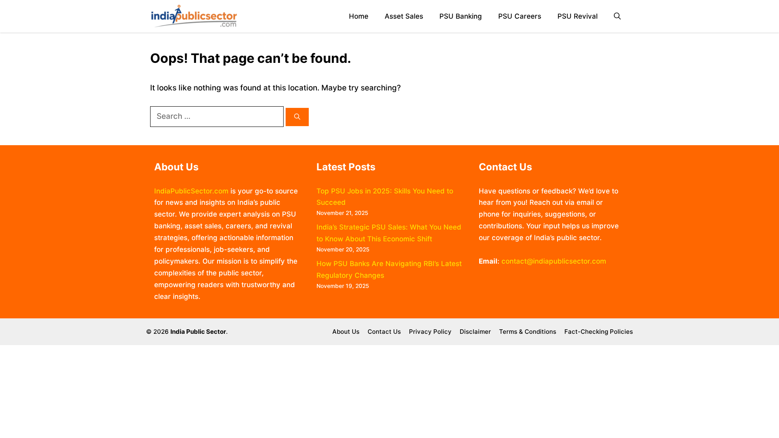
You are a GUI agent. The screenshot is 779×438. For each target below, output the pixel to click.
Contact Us (384, 331)
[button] (617, 16)
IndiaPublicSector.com (191, 191)
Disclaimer (475, 331)
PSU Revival (577, 16)
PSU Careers (519, 16)
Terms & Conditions (527, 331)
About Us (345, 331)
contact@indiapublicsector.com (553, 261)
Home (358, 16)
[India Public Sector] (194, 16)
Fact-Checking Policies (598, 331)
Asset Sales (404, 16)
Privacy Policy (430, 331)
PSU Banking (460, 16)
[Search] (297, 117)
